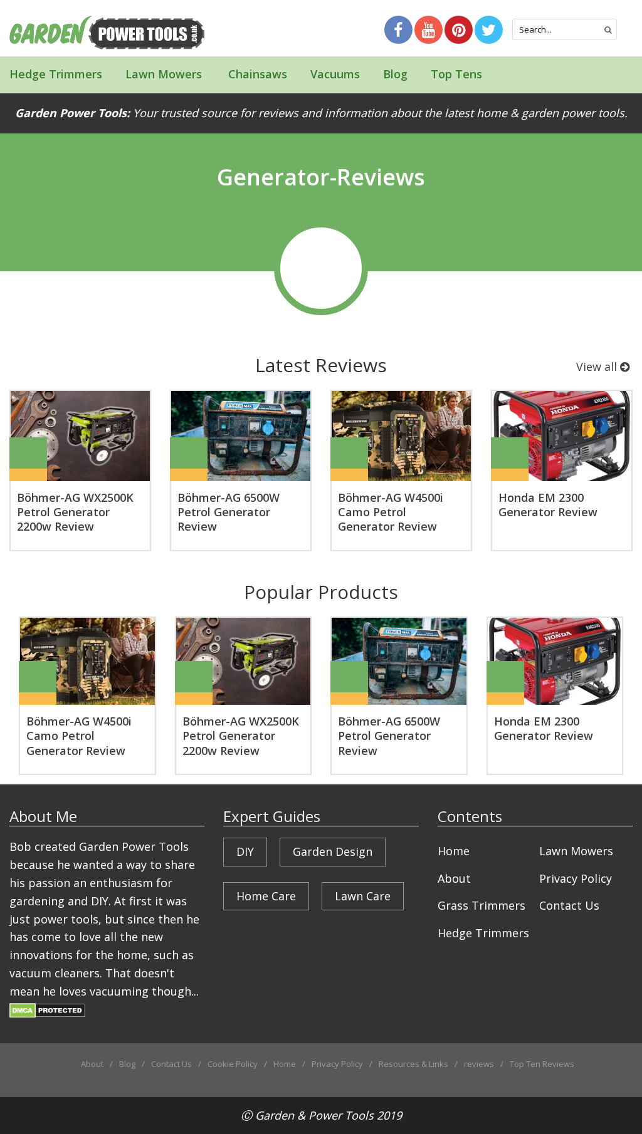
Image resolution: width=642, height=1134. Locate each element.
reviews (479, 1063)
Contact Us (569, 905)
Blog (395, 73)
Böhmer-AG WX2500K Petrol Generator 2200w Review (75, 512)
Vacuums (335, 73)
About (454, 878)
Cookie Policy (233, 1063)
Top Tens (456, 73)
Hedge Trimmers (55, 73)
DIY (245, 851)
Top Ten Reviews (542, 1063)
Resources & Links (413, 1063)
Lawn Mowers (163, 73)
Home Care (266, 895)
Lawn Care (363, 895)
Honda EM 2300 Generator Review (547, 504)
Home (454, 850)
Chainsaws (256, 73)
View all (598, 366)
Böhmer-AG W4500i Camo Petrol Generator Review (390, 512)
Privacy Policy (575, 878)
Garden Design (332, 851)
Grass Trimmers (481, 905)
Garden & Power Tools (314, 1115)
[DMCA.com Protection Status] (47, 1009)
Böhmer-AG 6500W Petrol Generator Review (228, 512)
